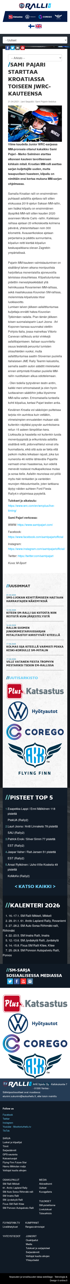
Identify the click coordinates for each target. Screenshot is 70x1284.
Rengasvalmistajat (35, 1226)
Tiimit (5, 1146)
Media (43, 1179)
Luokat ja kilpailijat (12, 1142)
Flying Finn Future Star (15, 1162)
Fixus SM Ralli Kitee (13, 1204)
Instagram (8, 1122)
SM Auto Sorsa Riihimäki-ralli (18, 1191)
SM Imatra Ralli (11, 1195)
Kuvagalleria (45, 1191)
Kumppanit (32, 1222)
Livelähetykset (10, 1226)
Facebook (8, 1114)
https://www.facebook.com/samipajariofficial (35, 537)
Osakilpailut (11, 1179)
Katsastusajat (10, 1158)
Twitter (6, 1118)
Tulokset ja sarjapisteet (38, 1248)
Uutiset (42, 1187)
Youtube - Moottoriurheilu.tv (17, 1126)
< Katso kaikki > (35, 886)
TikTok (6, 1130)
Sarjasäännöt (9, 1150)
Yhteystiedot (11, 1236)
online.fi (63, 1280)
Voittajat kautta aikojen (14, 1170)
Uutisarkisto (23, 678)
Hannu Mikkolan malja (14, 1166)
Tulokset (45, 1201)
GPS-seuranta (10, 1154)
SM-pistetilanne (47, 1205)
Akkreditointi (45, 1183)
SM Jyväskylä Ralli (13, 1199)
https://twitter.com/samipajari (35, 556)
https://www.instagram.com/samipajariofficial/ (36, 549)
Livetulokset (45, 1209)
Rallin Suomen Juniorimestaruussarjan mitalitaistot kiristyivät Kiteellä (33, 632)
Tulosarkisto (45, 1213)
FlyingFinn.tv (11, 1222)
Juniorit (31, 1236)
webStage (48, 1276)
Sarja (6, 1138)
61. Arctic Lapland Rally (15, 1187)
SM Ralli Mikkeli (11, 1183)
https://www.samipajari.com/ (35, 525)
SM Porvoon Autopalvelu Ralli (18, 1208)
